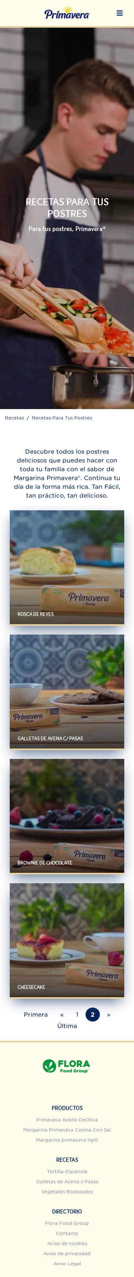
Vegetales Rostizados (67, 1191)
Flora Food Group (67, 1223)
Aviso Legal (67, 1263)
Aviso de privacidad (67, 1253)
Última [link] (67, 1026)
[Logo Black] (67, 13)
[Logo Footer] (67, 1046)
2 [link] (93, 1014)
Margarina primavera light (67, 1140)
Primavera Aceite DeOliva (67, 1120)
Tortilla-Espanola (67, 1171)
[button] (120, 13)
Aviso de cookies (67, 1243)
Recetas (14, 418)
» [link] (109, 1014)
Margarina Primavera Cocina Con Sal (67, 1130)
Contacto (67, 1233)
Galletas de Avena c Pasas (67, 1181)
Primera (36, 1014)
